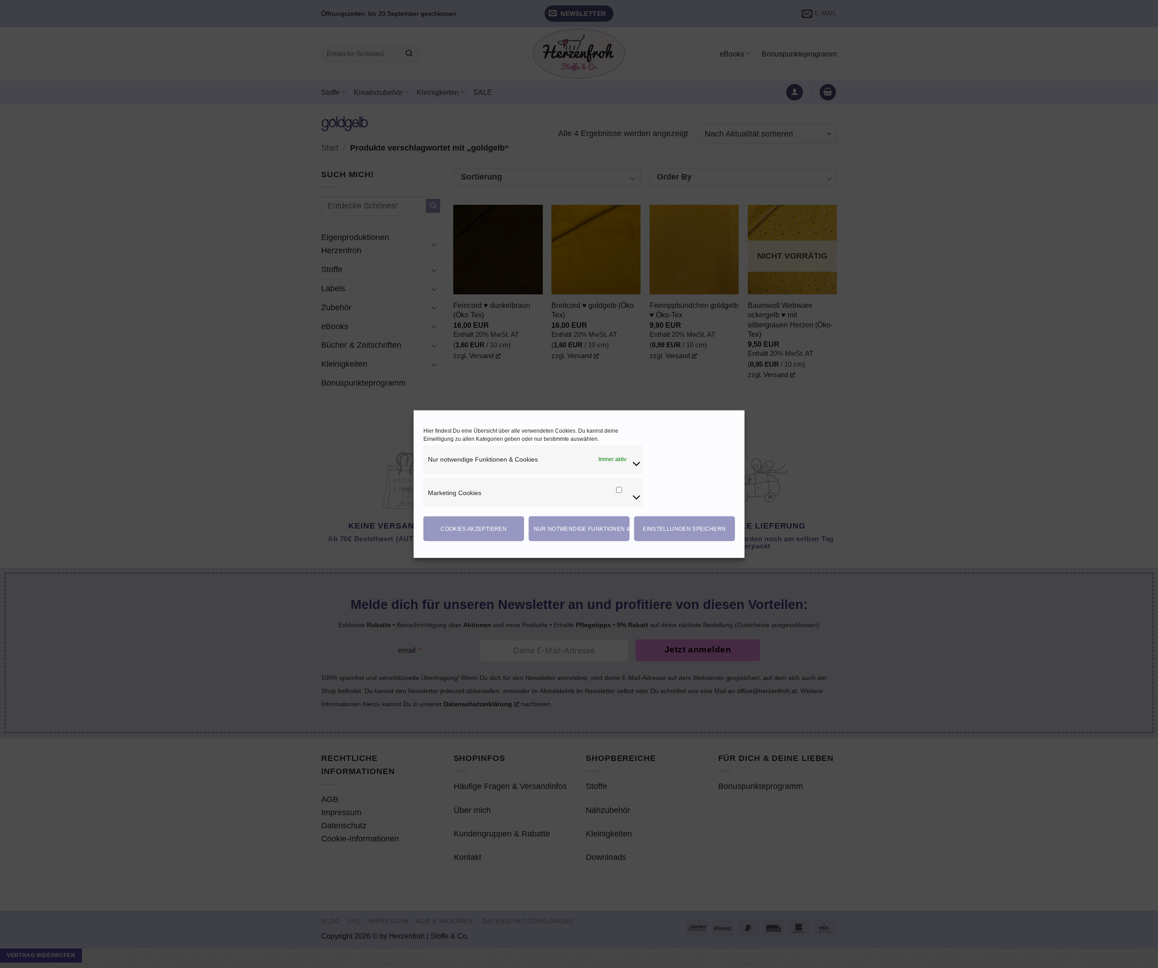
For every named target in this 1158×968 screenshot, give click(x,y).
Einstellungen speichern (684, 528)
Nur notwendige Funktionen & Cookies (582, 528)
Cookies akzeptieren (474, 528)
